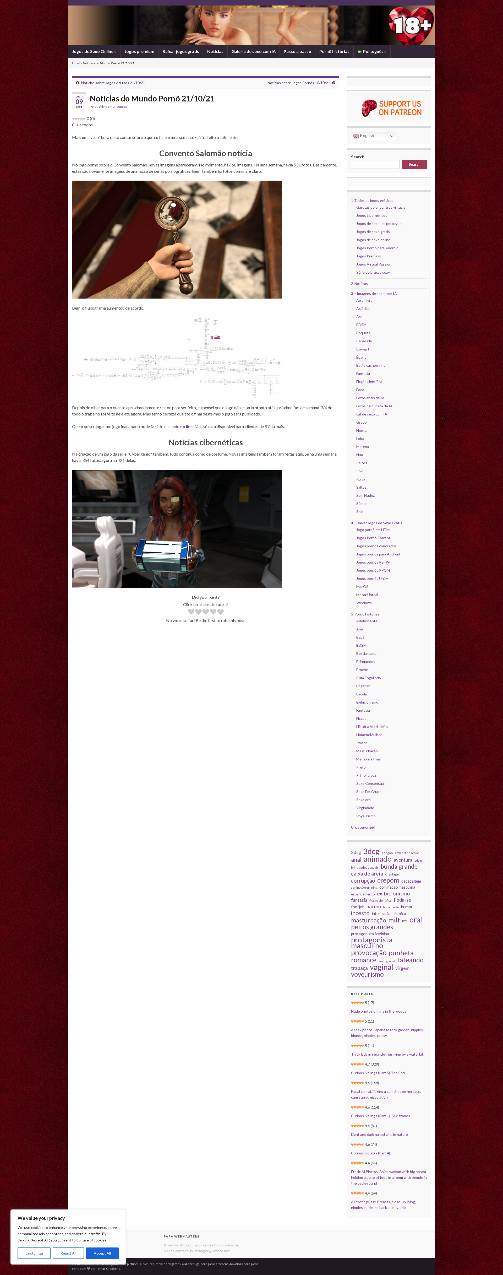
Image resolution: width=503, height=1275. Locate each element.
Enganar (363, 686)
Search (357, 156)
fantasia (359, 900)
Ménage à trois (368, 759)
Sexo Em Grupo (368, 791)
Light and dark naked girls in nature (379, 1134)
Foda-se (402, 900)
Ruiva (360, 479)
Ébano (361, 357)
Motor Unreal (367, 594)
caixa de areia (367, 873)
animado (378, 859)
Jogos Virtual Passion (373, 264)
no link (186, 426)
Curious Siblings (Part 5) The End (378, 1073)
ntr (404, 921)
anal (356, 859)
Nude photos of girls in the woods (378, 1011)
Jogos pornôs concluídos (376, 546)
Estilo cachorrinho (371, 365)
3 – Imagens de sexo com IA (374, 293)
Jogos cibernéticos (371, 215)
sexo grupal (387, 961)
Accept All (102, 1253)
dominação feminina (364, 887)
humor (407, 906)
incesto (360, 913)
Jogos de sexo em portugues (379, 223)
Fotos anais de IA (370, 398)
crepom (388, 880)
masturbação (368, 920)
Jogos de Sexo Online (93, 51)
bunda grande (399, 866)
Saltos (361, 487)
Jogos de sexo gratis (373, 231)
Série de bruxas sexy (373, 272)
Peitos (361, 463)
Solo (359, 511)
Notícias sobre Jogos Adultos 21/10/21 (113, 82)
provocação (369, 952)
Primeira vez (366, 775)
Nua (359, 454)
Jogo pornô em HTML (373, 529)
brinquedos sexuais (365, 867)
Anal (360, 629)
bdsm (418, 860)
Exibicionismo (367, 702)
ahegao (387, 853)
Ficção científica (369, 381)
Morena (362, 446)
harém (374, 906)
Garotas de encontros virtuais (380, 207)
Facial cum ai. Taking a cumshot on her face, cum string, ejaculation (386, 1094)
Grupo (361, 422)
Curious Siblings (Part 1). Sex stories (380, 1116)
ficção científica (380, 901)
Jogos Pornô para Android (377, 248)
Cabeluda (364, 341)
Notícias (215, 51)
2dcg (356, 852)
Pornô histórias (334, 51)
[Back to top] (491, 1263)
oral (415, 919)
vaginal (381, 967)
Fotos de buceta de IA (374, 406)
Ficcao (361, 718)
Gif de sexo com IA (371, 414)
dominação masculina (397, 887)
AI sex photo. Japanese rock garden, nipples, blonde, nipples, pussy (387, 1033)
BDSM (361, 324)
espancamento (363, 894)
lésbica (399, 913)
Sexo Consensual (370, 783)
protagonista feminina (370, 933)
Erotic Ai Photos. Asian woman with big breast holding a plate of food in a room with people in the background (389, 1177)
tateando (410, 960)
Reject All (68, 1253)
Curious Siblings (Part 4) (370, 1153)
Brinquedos (365, 661)
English (366, 135)
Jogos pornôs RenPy (373, 562)
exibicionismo (393, 893)
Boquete (363, 333)
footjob (357, 906)
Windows (364, 603)
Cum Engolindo (368, 678)
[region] (68, 1237)
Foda (360, 389)
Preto (361, 767)
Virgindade (365, 808)
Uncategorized (363, 827)
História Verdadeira (372, 726)
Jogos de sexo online (373, 239)
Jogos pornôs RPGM (373, 570)
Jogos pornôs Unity (372, 578)
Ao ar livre (364, 300)
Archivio (101, 107)
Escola (361, 694)
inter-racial (381, 913)
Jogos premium (139, 51)
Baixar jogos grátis (180, 51)
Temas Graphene (108, 1269)
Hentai (361, 430)
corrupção (363, 880)
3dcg (371, 851)
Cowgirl (362, 349)
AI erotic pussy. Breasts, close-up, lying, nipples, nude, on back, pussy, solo (383, 1205)
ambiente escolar (407, 853)
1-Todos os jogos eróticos (372, 200)
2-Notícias (120, 107)
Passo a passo (297, 51)
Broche (362, 669)
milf (394, 920)
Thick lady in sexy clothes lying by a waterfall (387, 1054)
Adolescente (367, 621)
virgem (402, 968)
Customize (34, 1253)
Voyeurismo (366, 816)
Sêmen (362, 503)
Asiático (363, 308)
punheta (401, 952)
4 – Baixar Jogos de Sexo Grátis (376, 523)
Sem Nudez (365, 495)
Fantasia (363, 373)
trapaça (359, 968)
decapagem (411, 881)
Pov (359, 471)
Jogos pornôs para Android (378, 554)
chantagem (393, 874)
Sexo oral (363, 799)
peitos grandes (372, 927)
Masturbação (367, 751)
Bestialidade (366, 653)
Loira (360, 438)
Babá (360, 637)
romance (363, 960)
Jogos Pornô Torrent (373, 538)
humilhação (391, 907)
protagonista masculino (371, 942)
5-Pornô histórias (365, 614)
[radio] (191, 612)
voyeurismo (367, 974)
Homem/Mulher (369, 734)
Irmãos (362, 743)
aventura (403, 860)
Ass (359, 316)
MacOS (362, 586)
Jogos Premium (368, 256)
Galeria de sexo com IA (254, 51)
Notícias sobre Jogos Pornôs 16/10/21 (298, 82)
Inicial (76, 63)
